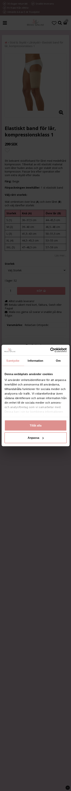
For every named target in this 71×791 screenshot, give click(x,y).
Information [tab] (35, 360)
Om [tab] (58, 360)
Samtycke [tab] (12, 360)
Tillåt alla (35, 425)
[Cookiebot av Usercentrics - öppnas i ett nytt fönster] (50, 350)
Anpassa (33, 437)
